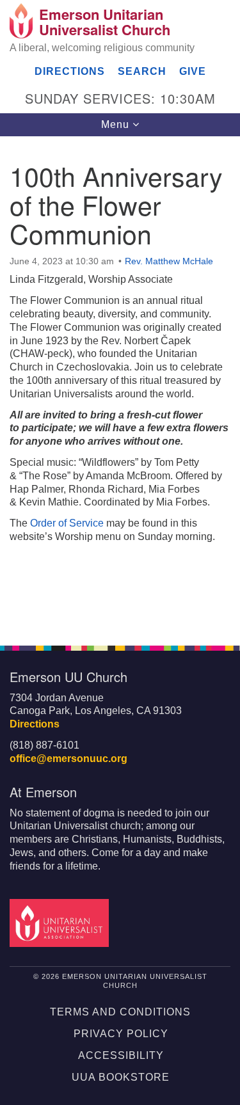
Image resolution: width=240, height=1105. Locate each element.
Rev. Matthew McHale (169, 261)
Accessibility (121, 1055)
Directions (70, 71)
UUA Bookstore (121, 1077)
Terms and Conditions (120, 1011)
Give (192, 71)
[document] (120, 384)
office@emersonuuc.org (68, 758)
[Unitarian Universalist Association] (61, 922)
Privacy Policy (121, 1033)
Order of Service (67, 523)
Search (142, 71)
